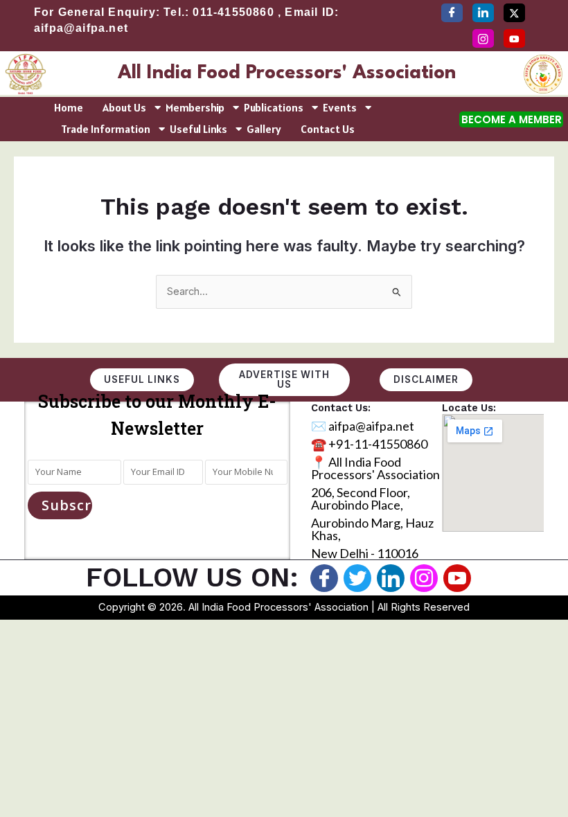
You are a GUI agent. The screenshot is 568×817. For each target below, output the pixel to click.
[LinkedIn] (483, 12)
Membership (195, 107)
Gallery (264, 129)
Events (340, 107)
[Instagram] (483, 38)
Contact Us (328, 129)
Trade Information (105, 129)
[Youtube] (457, 578)
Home (68, 107)
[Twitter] (514, 12)
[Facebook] (452, 12)
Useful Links (198, 129)
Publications (273, 107)
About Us (124, 107)
